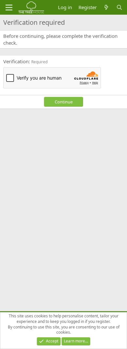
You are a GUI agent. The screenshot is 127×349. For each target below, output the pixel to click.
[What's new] (106, 7)
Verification (16, 61)
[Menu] (9, 7)
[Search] (119, 7)
